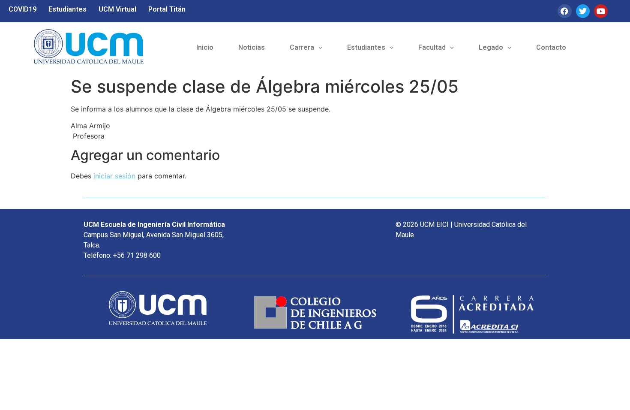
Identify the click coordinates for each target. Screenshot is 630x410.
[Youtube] (601, 11)
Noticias (251, 47)
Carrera (302, 47)
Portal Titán (167, 9)
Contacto (551, 47)
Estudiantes (67, 9)
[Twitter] (583, 11)
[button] (306, 47)
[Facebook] (564, 11)
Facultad (432, 47)
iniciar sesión (114, 176)
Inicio (204, 47)
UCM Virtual (117, 9)
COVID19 (22, 9)
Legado (491, 47)
